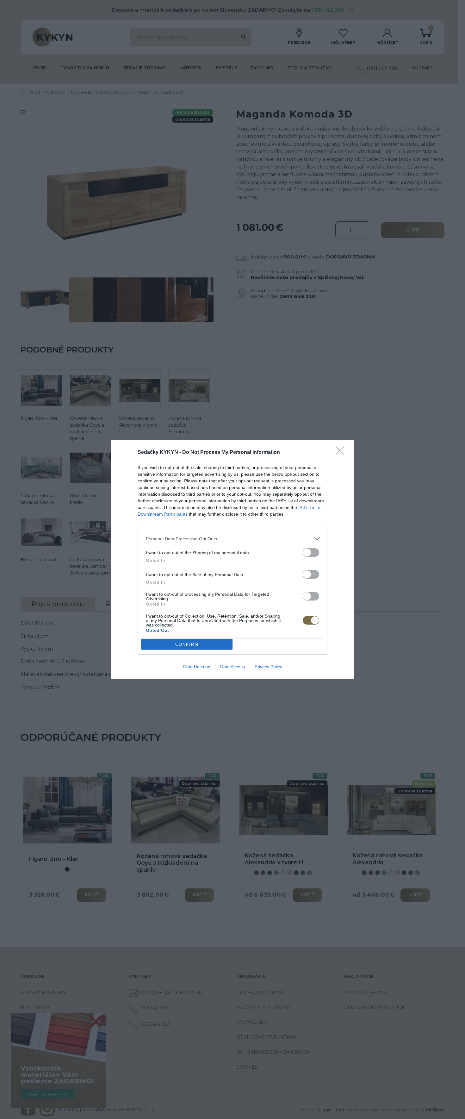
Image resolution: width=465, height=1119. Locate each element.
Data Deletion (196, 666)
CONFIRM (187, 644)
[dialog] (232, 559)
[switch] (311, 552)
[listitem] (232, 538)
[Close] (342, 453)
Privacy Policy (268, 666)
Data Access (232, 666)
